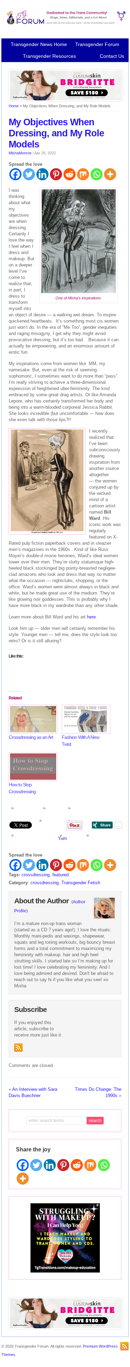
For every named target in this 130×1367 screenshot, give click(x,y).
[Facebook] (15, 174)
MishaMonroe (20, 153)
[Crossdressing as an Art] (32, 719)
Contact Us (112, 56)
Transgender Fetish (80, 882)
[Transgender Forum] (65, 23)
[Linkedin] (42, 174)
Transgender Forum (97, 44)
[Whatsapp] (96, 174)
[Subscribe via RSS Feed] (18, 1047)
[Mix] (83, 174)
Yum (62, 838)
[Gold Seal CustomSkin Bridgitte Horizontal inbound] (66, 100)
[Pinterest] (56, 174)
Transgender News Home (39, 44)
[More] (110, 174)
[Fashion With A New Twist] (85, 719)
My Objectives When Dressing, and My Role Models (56, 133)
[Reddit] (69, 174)
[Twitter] (29, 174)
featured (60, 874)
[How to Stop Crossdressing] (32, 766)
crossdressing (35, 874)
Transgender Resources (49, 56)
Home (14, 106)
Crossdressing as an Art (31, 737)
